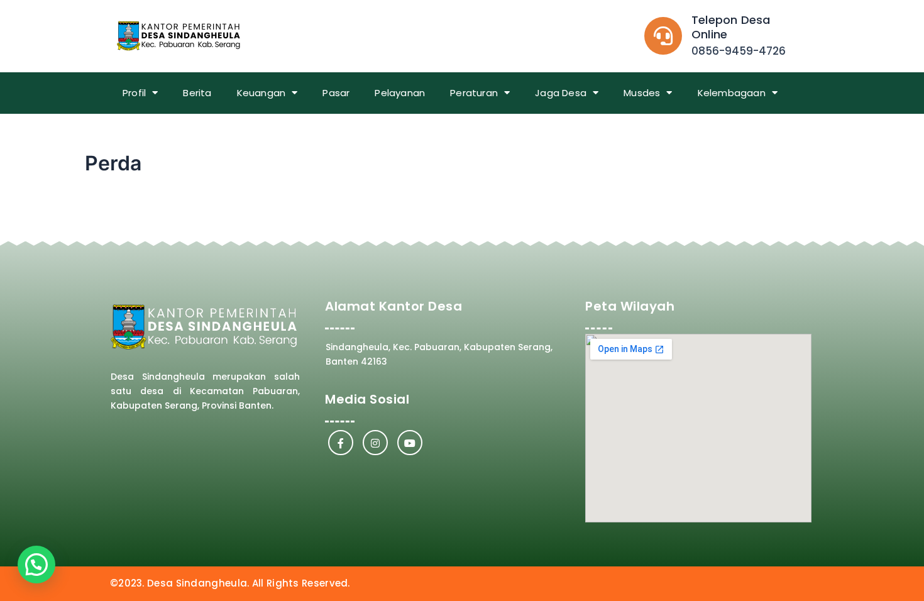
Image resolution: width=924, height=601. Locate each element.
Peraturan (474, 92)
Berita (197, 92)
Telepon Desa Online (730, 27)
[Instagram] (375, 442)
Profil (134, 92)
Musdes (642, 92)
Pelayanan (400, 92)
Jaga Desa (560, 92)
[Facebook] (340, 442)
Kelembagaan (732, 92)
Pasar (335, 92)
